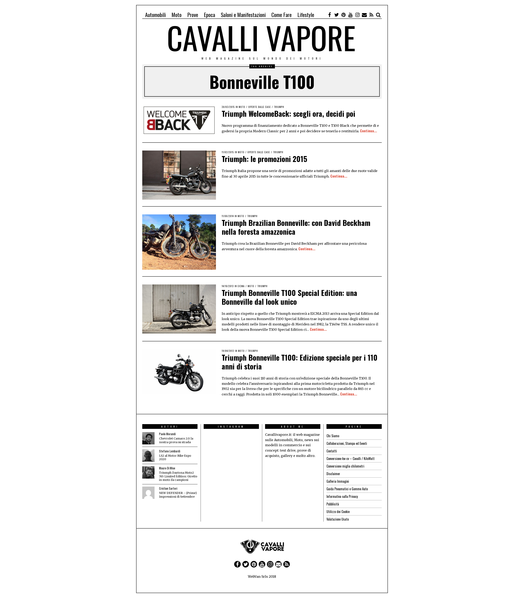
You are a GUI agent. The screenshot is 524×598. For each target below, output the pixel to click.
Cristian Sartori (168, 488)
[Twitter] (336, 15)
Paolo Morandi (167, 434)
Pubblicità (332, 504)
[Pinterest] (343, 15)
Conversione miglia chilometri (345, 466)
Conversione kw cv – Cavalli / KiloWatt (350, 458)
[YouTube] (350, 15)
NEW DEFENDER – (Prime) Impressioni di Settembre (178, 494)
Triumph (279, 107)
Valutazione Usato (337, 519)
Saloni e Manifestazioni (243, 15)
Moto (177, 15)
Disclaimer (333, 473)
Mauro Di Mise (167, 468)
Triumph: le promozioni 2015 (264, 158)
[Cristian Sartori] (148, 493)
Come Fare (281, 15)
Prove (192, 15)
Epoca (209, 15)
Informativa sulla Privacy (342, 496)
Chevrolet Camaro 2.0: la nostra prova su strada (176, 440)
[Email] (364, 15)
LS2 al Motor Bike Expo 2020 (175, 457)
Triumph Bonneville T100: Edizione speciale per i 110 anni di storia (299, 361)
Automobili (155, 15)
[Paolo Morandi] (148, 438)
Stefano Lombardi (169, 451)
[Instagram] (357, 15)
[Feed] (371, 15)
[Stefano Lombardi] (148, 455)
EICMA (241, 286)
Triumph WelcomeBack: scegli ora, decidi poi (288, 113)
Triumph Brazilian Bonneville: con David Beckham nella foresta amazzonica (296, 227)
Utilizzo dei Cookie (338, 511)
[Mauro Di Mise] (148, 472)
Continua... (368, 130)
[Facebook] (329, 15)
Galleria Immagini (337, 481)
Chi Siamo (332, 435)
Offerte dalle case (259, 107)
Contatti (331, 450)
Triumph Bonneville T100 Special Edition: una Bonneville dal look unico (289, 297)
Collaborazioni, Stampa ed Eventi (346, 443)
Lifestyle (305, 15)
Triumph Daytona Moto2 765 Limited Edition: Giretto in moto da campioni (178, 476)
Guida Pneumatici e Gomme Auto (347, 488)
